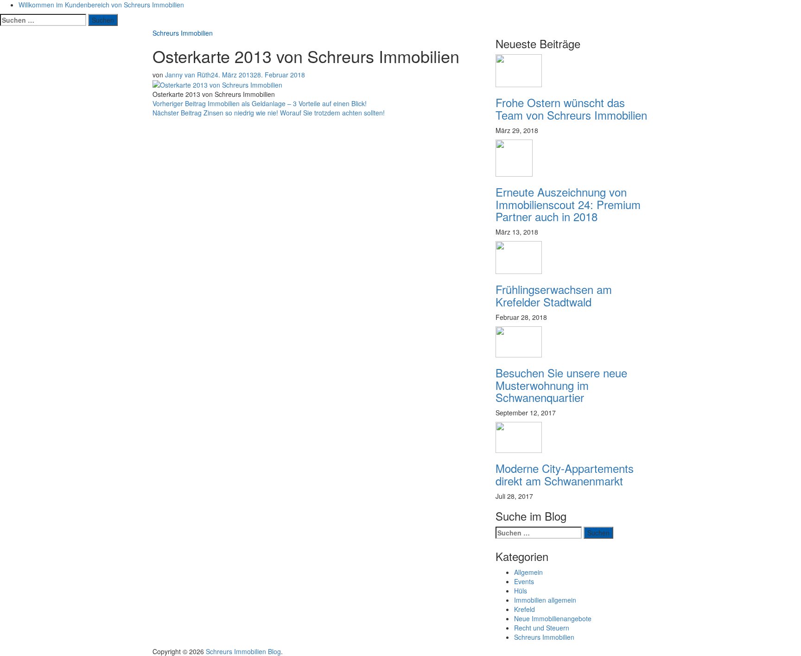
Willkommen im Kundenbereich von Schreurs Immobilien (101, 4)
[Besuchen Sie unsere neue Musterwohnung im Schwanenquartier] (519, 340)
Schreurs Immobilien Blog (243, 651)
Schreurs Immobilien (183, 33)
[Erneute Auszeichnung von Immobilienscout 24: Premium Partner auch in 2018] (514, 157)
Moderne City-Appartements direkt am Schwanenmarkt (565, 474)
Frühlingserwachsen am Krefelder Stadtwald (554, 295)
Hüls (520, 590)
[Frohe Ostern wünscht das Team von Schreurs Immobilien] (519, 70)
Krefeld (524, 609)
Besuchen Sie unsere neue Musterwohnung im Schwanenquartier (561, 384)
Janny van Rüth (188, 74)
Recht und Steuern (541, 627)
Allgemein (528, 572)
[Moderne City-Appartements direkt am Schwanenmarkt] (519, 436)
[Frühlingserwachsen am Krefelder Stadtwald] (519, 256)
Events (524, 581)
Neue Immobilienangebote (552, 618)
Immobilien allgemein (545, 600)
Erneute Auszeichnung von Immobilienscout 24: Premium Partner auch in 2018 (568, 204)
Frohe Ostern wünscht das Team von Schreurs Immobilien (571, 108)
